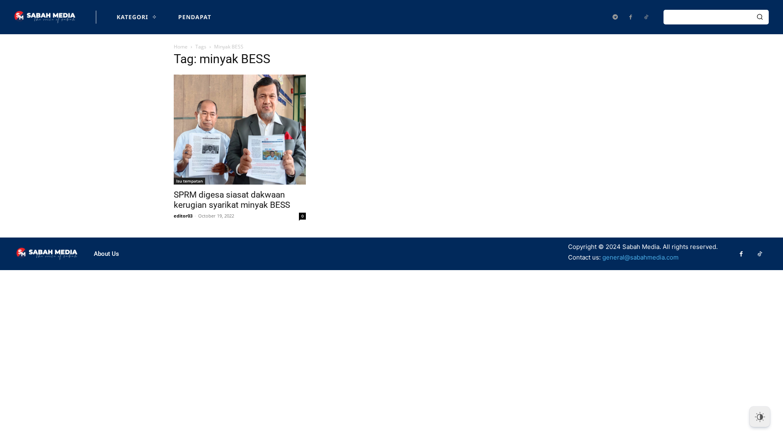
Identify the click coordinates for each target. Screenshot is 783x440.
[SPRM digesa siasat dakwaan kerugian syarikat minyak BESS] (240, 130)
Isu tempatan (189, 181)
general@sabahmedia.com (640, 257)
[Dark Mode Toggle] (760, 417)
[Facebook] (630, 17)
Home (181, 46)
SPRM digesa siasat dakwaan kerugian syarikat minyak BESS (232, 200)
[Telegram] (615, 17)
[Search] (760, 17)
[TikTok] (646, 17)
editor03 (183, 216)
